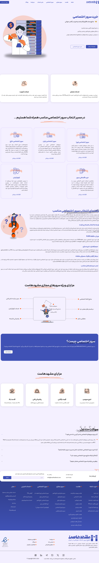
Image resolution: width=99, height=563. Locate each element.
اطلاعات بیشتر (82, 157)
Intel (98, 232)
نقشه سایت (46, 559)
